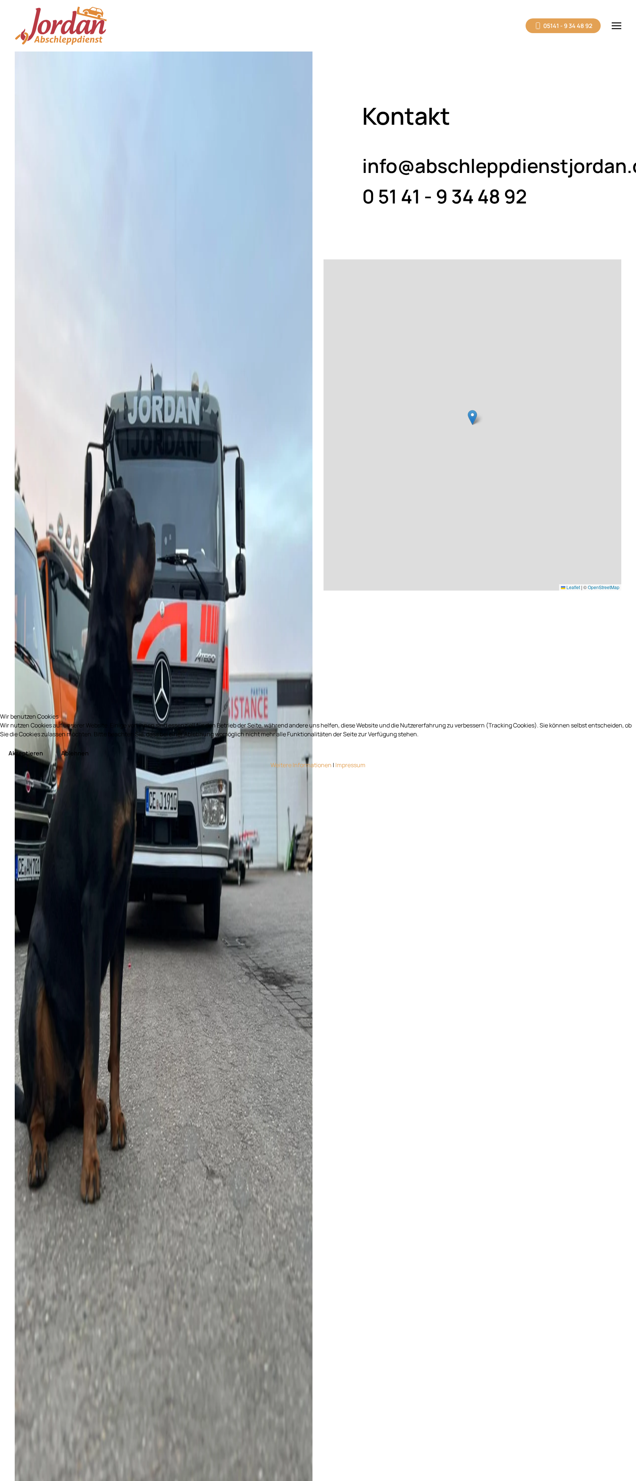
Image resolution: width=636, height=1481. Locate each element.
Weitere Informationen (301, 765)
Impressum (350, 765)
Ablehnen (75, 753)
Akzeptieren (25, 753)
